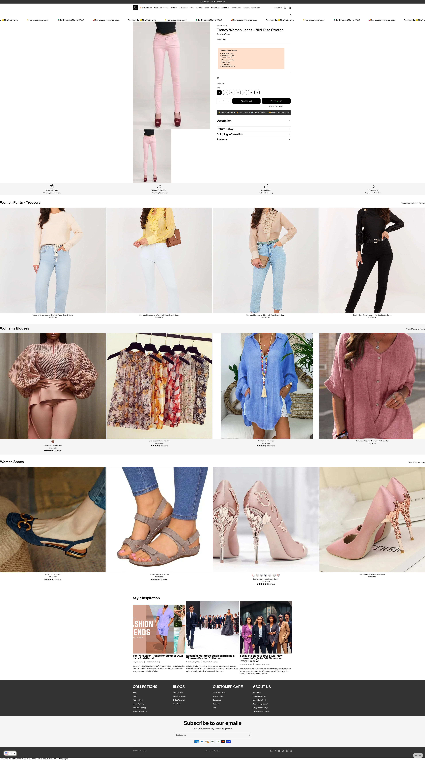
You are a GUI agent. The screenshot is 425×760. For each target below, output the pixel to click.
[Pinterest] (291, 751)
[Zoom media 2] (152, 156)
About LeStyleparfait (260, 704)
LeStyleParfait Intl (259, 700)
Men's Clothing (138, 704)
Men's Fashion (178, 692)
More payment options (276, 106)
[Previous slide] (3, 260)
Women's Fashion (179, 696)
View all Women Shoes (417, 462)
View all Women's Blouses (415, 329)
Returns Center (218, 696)
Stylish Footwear (179, 700)
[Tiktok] (283, 751)
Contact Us (217, 700)
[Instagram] (275, 751)
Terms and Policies (212, 751)
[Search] (290, 15)
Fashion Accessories (140, 711)
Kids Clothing (137, 700)
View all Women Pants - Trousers (413, 203)
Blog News (177, 704)
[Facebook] (271, 751)
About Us (216, 704)
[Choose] (102, 310)
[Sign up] (249, 735)
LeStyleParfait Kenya (260, 708)
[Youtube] (279, 751)
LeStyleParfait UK (259, 696)
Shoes (135, 696)
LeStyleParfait (142, 751)
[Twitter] (287, 751)
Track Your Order (219, 692)
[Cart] (289, 7)
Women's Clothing (139, 708)
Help (214, 708)
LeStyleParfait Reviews (261, 711)
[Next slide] (102, 260)
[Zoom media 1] (171, 75)
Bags (134, 692)
